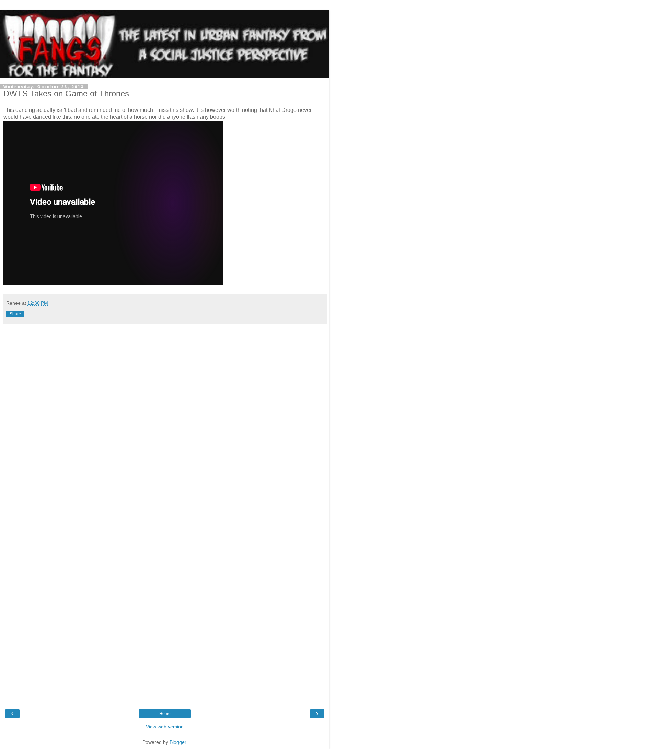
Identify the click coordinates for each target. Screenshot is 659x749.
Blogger (178, 742)
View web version (165, 726)
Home (165, 713)
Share (15, 314)
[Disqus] (164, 420)
